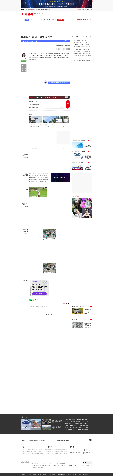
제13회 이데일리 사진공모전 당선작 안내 (35, 440)
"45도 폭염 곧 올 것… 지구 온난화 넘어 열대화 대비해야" (76, 429)
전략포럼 (77, 449)
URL (25, 70)
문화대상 (72, 449)
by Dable (26, 206)
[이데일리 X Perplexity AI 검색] (45, 41)
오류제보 (74, 474)
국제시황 (48, 19)
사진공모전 (88, 449)
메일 (22, 68)
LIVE (22, 9)
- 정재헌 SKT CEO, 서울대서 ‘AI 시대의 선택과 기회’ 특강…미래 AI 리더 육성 (32, 449)
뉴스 (83, 36)
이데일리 (34, 14)
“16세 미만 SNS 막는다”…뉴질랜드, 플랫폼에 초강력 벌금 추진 (78, 425)
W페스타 (82, 449)
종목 (41, 19)
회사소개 (23, 474)
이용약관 (44, 474)
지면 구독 (67, 148)
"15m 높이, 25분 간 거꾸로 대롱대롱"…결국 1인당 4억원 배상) (41, 181)
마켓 (84, 19)
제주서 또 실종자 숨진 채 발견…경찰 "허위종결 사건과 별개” (77, 427)
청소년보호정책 (52, 474)
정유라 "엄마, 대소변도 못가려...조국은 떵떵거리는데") (39, 175)
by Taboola (26, 157)
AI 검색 (27, 19)
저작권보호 (69, 474)
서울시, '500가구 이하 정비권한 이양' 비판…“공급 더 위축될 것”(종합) (79, 423)
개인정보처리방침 (86, 474)
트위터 (25, 65)
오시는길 (34, 474)
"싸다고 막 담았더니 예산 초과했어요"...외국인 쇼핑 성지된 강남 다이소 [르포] (81, 419)
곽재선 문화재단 (87, 452)
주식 (38, 19)
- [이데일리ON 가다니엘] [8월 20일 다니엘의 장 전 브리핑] (56, 453)
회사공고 (29, 474)
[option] (46, 9)
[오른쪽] (46, 187)
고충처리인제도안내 (61, 474)
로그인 (90, 9)
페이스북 (22, 65)
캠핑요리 (72, 452)
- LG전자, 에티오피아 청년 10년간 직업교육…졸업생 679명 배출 (32, 451)
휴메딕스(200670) (45, 53)
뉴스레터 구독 (63, 148)
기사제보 (79, 474)
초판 (88, 9)
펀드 (44, 19)
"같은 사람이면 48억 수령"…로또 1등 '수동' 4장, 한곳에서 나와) (41, 173)
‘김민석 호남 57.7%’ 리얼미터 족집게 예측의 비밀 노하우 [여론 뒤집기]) (42, 179)
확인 (90, 440)
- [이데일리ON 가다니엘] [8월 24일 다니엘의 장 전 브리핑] (56, 449)
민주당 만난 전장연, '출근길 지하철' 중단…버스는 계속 (76, 421)
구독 (83, 9)
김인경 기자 (24, 58)
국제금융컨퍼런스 (78, 452)
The (89, 19)
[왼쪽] (44, 187)
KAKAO (22, 70)
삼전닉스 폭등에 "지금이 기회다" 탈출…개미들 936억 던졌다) (41, 177)
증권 (34, 19)
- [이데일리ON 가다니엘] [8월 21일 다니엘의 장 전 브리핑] (56, 451)
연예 (90, 36)
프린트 (25, 68)
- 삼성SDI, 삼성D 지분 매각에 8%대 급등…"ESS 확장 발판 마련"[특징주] (32, 453)
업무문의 (39, 474)
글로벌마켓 (53, 19)
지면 (85, 9)
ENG (80, 9)
